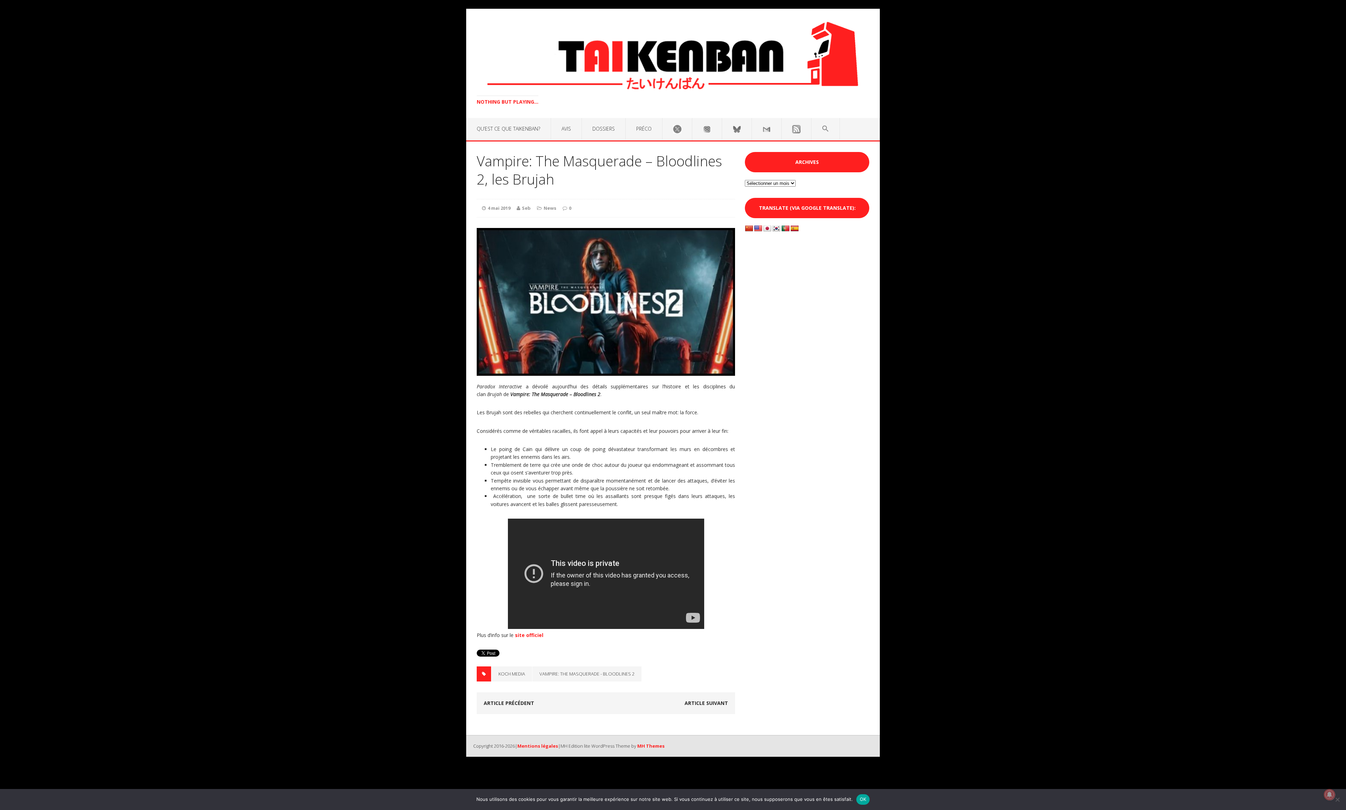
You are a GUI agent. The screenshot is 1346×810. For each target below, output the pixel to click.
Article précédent (509, 703)
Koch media (511, 674)
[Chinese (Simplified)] (749, 228)
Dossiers (603, 128)
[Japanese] (767, 228)
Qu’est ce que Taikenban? (508, 128)
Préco (644, 128)
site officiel (529, 635)
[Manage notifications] (1329, 794)
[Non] (1337, 799)
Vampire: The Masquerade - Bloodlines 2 (586, 674)
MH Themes (651, 746)
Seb (526, 208)
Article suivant (706, 703)
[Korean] (776, 228)
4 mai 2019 (499, 208)
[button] (825, 129)
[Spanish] (794, 228)
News (550, 208)
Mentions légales (537, 746)
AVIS (566, 128)
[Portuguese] (785, 228)
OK (863, 799)
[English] (758, 228)
